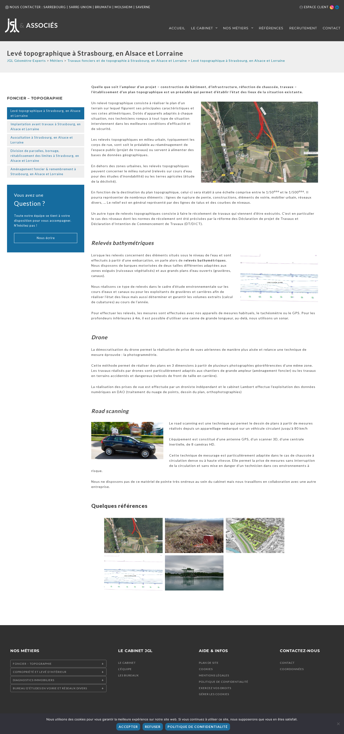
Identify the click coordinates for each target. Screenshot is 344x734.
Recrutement (303, 28)
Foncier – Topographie (32, 663)
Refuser (153, 727)
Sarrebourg (55, 7)
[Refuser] (338, 723)
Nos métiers (236, 28)
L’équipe (125, 669)
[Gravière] (194, 572)
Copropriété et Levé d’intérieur (39, 672)
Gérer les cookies (214, 694)
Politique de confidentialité (223, 681)
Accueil (177, 28)
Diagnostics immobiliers (33, 680)
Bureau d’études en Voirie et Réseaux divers (50, 688)
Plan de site (209, 662)
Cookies (206, 669)
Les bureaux (128, 675)
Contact (331, 28)
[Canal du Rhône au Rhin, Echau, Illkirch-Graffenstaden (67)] (133, 572)
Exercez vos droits (215, 688)
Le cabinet (202, 28)
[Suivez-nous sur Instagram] (332, 7)
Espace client (316, 7)
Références (271, 28)
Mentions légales (214, 675)
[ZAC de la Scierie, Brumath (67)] (255, 535)
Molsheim (123, 7)
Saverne (143, 7)
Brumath (103, 7)
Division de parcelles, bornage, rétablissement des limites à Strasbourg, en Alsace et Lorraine (45, 155)
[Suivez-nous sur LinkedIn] (337, 7)
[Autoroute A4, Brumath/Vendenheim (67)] (133, 535)
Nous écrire (46, 238)
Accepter (128, 727)
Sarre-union (80, 7)
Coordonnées (292, 669)
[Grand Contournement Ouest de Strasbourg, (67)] (194, 535)
